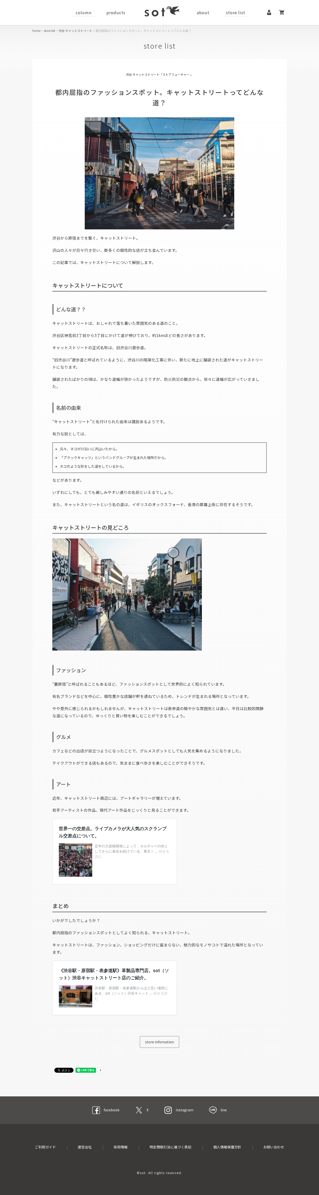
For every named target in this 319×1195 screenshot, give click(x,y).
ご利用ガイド (45, 1146)
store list (235, 12)
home (36, 30)
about (203, 12)
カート (282, 12)
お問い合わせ (273, 1146)
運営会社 (85, 1146)
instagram (184, 1109)
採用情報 (121, 1146)
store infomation (159, 1041)
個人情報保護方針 (227, 1146)
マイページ (269, 12)
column (83, 12)
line (224, 1109)
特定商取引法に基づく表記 (170, 1146)
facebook (111, 1109)
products (115, 12)
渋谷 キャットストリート (75, 30)
